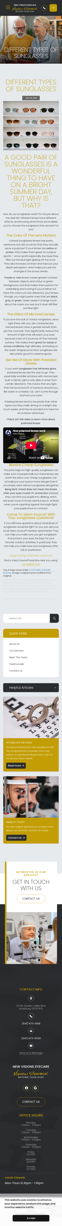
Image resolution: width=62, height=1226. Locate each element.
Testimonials (16, 664)
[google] (35, 1088)
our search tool (31, 564)
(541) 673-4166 (31, 1023)
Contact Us (15, 670)
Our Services (16, 650)
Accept (31, 1218)
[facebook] (26, 1088)
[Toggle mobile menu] (8, 7)
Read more (14, 765)
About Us (14, 644)
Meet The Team (18, 657)
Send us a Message (31, 1053)
